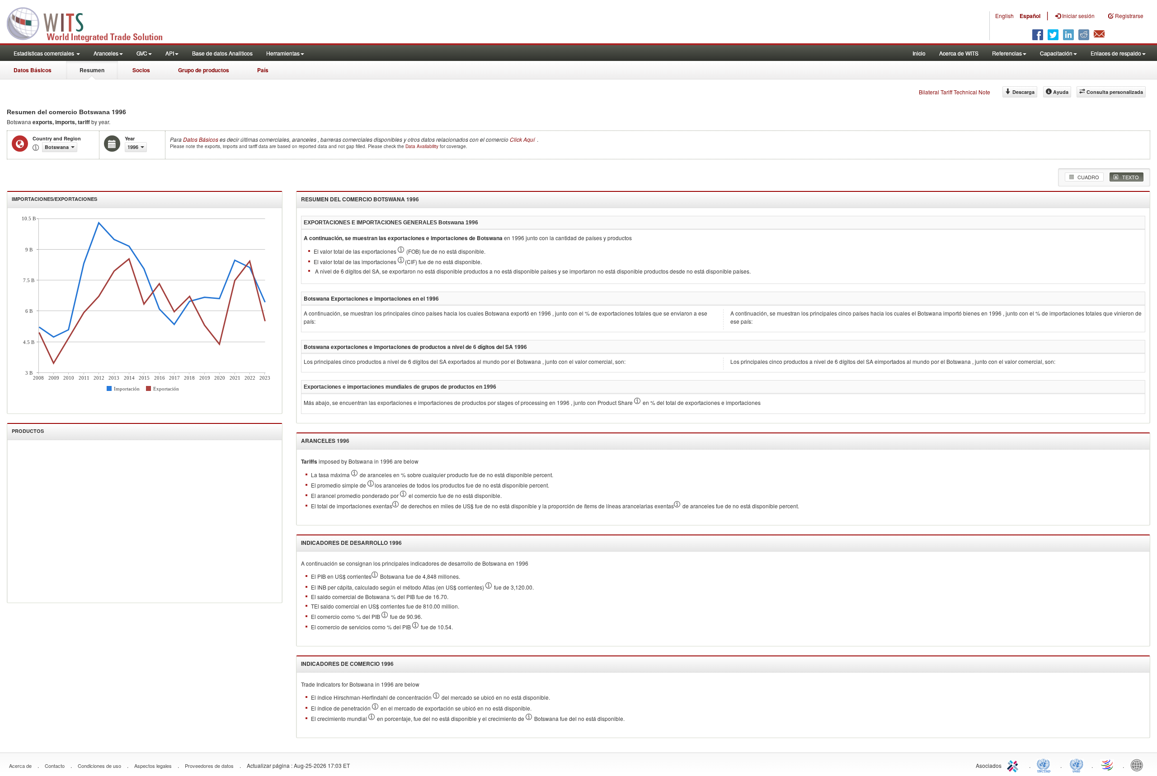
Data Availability (422, 146)
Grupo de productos (203, 70)
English (1004, 15)
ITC (1014, 765)
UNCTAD (1045, 765)
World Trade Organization (1108, 765)
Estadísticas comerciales (44, 53)
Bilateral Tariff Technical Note (954, 92)
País (262, 70)
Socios (141, 70)
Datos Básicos (33, 70)
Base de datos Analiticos (222, 53)
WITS (90, 22)
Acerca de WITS (958, 53)
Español (1030, 16)
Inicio (919, 53)
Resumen (92, 70)
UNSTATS (1077, 765)
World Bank (1139, 765)
